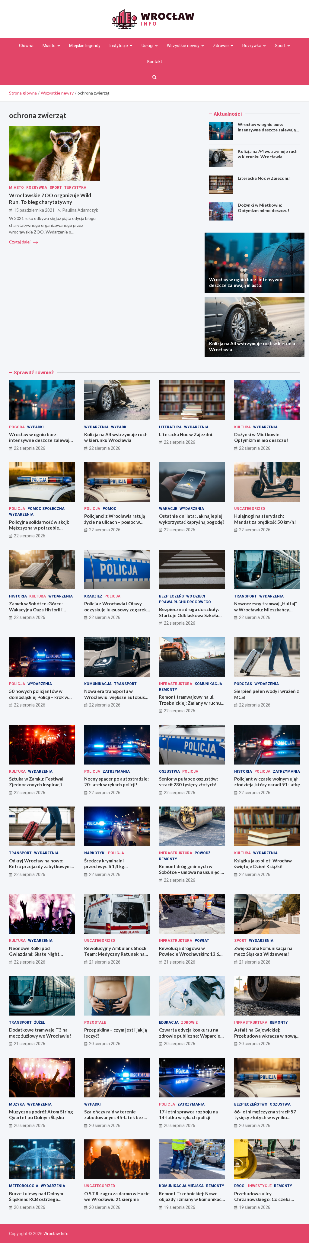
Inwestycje (260, 1186)
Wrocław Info (55, 1233)
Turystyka (75, 187)
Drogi (240, 1186)
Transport (245, 596)
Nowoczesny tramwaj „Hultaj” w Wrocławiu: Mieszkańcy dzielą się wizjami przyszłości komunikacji (265, 612)
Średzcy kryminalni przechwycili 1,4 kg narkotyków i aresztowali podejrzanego (110, 869)
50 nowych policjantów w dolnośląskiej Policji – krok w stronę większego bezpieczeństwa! (38, 700)
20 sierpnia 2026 (104, 1043)
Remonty (168, 690)
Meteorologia (23, 1186)
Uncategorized (249, 509)
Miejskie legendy (84, 45)
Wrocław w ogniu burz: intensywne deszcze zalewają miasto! (267, 130)
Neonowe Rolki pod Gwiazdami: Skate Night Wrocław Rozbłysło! (34, 954)
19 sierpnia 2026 (179, 1207)
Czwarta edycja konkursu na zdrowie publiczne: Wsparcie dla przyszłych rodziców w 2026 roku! (189, 1038)
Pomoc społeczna (46, 509)
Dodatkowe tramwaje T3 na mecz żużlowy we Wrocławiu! (40, 1033)
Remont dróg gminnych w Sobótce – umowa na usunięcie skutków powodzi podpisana (191, 872)
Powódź (202, 853)
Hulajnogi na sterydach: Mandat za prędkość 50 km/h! (265, 519)
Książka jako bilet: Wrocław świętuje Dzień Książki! (263, 863)
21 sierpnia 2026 (104, 962)
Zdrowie (221, 45)
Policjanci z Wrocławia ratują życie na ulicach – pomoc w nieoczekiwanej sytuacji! (114, 521)
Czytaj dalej (20, 241)
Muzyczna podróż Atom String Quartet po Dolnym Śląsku (41, 1114)
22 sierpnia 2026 (29, 448)
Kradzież (93, 596)
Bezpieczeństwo (250, 1104)
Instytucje (119, 45)
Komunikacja (98, 684)
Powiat (202, 941)
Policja (17, 509)
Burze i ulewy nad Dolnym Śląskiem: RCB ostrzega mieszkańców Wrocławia (36, 1199)
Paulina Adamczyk (80, 210)
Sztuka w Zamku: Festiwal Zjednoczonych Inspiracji (36, 781)
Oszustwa (169, 771)
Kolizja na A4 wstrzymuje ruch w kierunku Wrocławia (268, 154)
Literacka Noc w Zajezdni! (264, 178)
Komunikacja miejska (181, 1186)
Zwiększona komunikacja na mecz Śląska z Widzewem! (263, 951)
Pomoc (109, 509)
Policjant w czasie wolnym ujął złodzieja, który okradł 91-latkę (267, 781)
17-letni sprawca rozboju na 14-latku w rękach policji (188, 1114)
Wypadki (35, 427)
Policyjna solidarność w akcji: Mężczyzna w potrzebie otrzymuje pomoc (39, 527)
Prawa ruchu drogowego (185, 602)
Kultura (242, 427)
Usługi (147, 45)
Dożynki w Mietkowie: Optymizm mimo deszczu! (263, 207)
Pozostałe (95, 1022)
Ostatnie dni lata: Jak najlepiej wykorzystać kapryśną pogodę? (191, 519)
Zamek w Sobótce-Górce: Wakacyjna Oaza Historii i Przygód (36, 609)
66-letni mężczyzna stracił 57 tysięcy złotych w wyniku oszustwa (265, 1117)
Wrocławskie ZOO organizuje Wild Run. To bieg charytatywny (50, 198)
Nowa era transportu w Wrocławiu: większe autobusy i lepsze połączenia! (116, 697)
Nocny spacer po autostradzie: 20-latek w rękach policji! (116, 781)
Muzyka (17, 1104)
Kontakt (154, 61)
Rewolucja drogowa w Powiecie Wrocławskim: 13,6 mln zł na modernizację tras (189, 954)
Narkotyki (95, 853)
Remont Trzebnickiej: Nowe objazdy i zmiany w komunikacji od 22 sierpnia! (191, 1199)
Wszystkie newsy (183, 45)
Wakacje (168, 509)
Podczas (243, 684)
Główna (26, 45)
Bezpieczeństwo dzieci (182, 596)
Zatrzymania (116, 771)
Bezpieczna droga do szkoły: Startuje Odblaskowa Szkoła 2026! (189, 615)
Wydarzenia (96, 427)
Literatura (170, 427)
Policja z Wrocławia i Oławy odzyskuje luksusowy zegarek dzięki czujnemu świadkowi (115, 609)
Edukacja (169, 1022)
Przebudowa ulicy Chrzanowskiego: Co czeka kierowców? (262, 1199)
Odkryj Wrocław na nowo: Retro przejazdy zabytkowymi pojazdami (40, 866)
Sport (280, 45)
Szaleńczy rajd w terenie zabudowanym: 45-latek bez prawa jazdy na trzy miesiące (114, 1117)
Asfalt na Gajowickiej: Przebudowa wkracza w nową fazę (265, 1035)
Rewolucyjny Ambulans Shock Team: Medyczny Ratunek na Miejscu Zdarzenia (115, 954)
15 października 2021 (34, 210)
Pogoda (17, 427)
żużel (39, 1022)
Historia (18, 596)
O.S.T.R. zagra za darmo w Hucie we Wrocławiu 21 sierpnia (117, 1196)
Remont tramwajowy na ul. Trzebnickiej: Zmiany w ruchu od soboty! (190, 702)
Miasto (49, 45)
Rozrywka (251, 45)
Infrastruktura (175, 684)
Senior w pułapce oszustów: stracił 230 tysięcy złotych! (188, 781)
